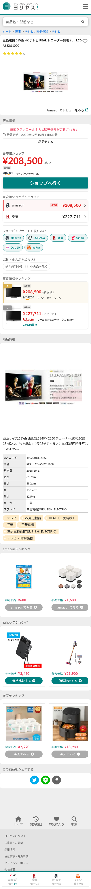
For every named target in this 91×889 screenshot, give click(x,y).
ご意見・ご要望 (13, 842)
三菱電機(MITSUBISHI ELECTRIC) (31, 531)
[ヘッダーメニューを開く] (84, 7)
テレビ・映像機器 (20, 538)
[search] (83, 21)
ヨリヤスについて (15, 836)
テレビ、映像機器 (36, 31)
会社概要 (9, 869)
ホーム (7, 31)
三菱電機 (27, 525)
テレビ (56, 31)
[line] (45, 781)
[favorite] (85, 41)
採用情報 (9, 849)
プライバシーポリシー (17, 863)
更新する (47, 142)
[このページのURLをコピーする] (56, 780)
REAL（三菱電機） (62, 518)
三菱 (10, 525)
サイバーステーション (28, 173)
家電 (18, 31)
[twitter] (34, 781)
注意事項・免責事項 (16, 856)
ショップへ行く (45, 183)
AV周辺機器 (33, 518)
